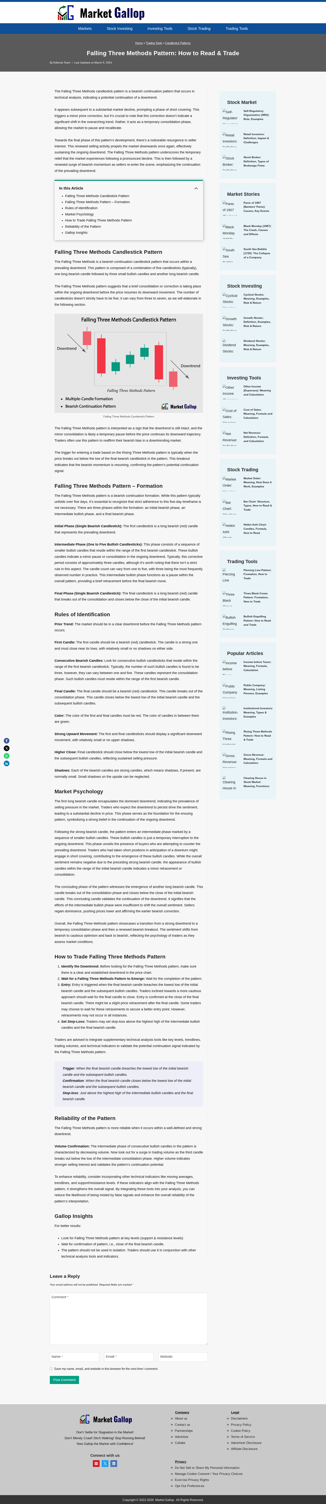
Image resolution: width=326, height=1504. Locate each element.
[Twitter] (105, 1463)
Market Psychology (79, 214)
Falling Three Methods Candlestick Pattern (97, 196)
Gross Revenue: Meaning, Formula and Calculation (258, 758)
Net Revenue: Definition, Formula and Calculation (256, 436)
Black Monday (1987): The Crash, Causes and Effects (257, 230)
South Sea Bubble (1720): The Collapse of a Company (257, 253)
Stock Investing (119, 28)
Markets (85, 28)
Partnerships (184, 1431)
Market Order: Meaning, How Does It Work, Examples (258, 482)
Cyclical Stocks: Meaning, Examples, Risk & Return (256, 298)
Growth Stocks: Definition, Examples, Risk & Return (257, 321)
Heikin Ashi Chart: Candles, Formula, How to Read (255, 528)
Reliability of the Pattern (83, 226)
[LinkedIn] (6, 763)
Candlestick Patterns (178, 43)
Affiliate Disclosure (244, 1449)
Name (57, 1357)
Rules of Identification (81, 208)
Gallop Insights (76, 233)
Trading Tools (237, 28)
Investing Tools (160, 28)
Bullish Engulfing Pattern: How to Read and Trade (257, 620)
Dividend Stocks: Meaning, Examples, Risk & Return (256, 345)
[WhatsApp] (6, 756)
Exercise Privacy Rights (192, 1480)
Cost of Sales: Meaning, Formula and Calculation (258, 413)
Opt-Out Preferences (189, 1486)
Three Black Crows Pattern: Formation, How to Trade (256, 597)
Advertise (181, 1437)
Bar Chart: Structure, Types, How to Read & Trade (258, 505)
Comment (60, 1297)
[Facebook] (6, 741)
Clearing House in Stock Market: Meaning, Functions (256, 782)
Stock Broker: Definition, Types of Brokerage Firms (256, 161)
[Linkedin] (113, 1463)
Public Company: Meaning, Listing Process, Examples (256, 689)
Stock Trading (199, 28)
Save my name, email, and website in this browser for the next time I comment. (106, 1368)
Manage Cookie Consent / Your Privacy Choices (209, 1474)
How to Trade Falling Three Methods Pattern (98, 220)
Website (166, 1357)
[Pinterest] (96, 1463)
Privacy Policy (241, 1425)
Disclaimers (239, 1418)
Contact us (182, 1425)
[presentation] (230, 116)
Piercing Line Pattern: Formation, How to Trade (257, 574)
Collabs (180, 1443)
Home (139, 43)
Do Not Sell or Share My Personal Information (207, 1468)
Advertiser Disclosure (246, 1443)
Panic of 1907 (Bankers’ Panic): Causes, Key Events (256, 206)
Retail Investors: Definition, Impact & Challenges (256, 138)
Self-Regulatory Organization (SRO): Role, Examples (256, 115)
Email (111, 1357)
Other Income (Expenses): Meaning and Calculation (257, 390)
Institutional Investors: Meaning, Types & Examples (258, 712)
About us (181, 1418)
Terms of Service (243, 1437)
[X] (6, 748)
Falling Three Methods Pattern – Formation (97, 202)
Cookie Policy (240, 1431)
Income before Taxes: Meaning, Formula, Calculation (257, 666)
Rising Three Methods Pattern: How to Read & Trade (258, 735)
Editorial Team (61, 62)
